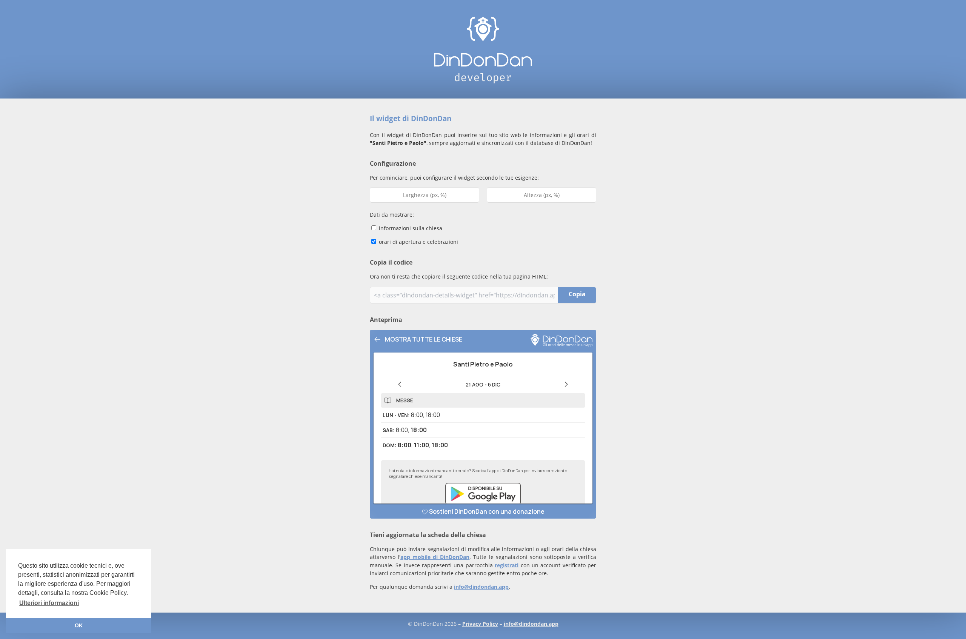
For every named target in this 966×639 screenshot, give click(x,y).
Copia (577, 294)
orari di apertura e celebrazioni (417, 241)
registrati (506, 565)
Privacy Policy (480, 623)
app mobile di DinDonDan (434, 556)
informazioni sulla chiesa (409, 228)
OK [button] (79, 625)
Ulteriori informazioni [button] (49, 603)
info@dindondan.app (481, 586)
